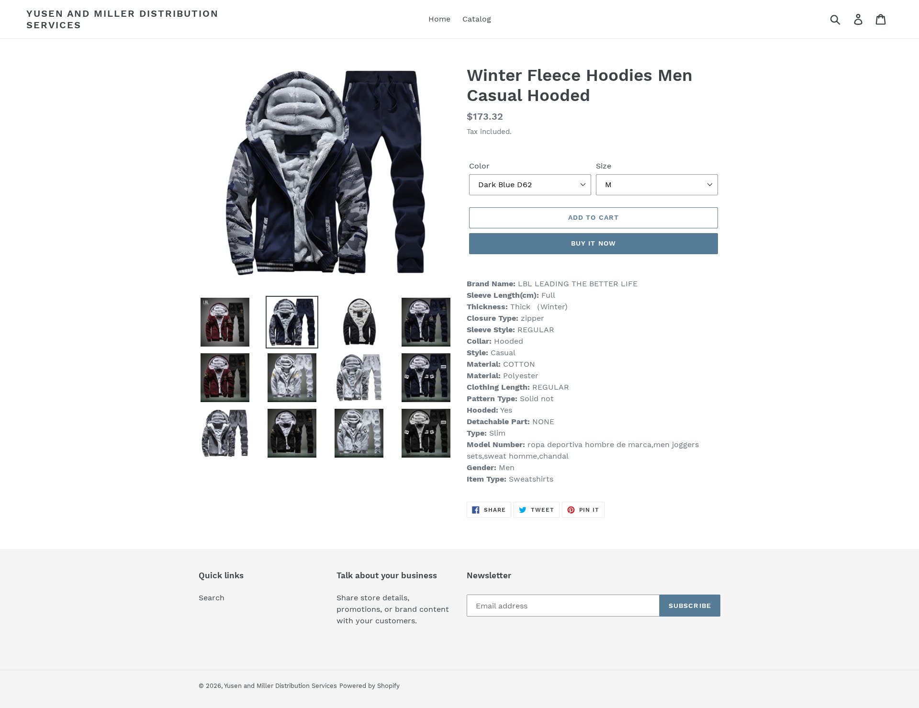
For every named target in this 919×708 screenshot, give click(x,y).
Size (603, 165)
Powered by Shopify (369, 685)
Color (479, 165)
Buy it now (593, 243)
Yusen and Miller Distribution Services (122, 19)
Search (211, 597)
